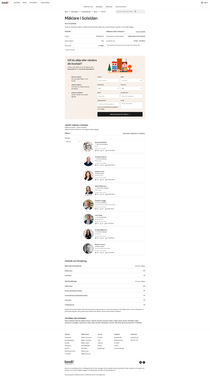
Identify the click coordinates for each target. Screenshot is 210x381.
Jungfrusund (83, 322)
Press (99, 340)
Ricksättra (139, 322)
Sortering (67, 138)
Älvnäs (120, 320)
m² (141, 80)
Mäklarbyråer (109, 6)
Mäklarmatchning (88, 6)
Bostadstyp (100, 84)
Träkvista (93, 320)
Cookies (116, 345)
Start (66, 11)
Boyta (122, 77)
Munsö (88, 320)
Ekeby (111, 320)
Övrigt (122, 100)
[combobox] (125, 11)
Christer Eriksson (101, 157)
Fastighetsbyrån (69, 305)
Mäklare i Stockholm (86, 337)
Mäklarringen (68, 270)
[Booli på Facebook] (144, 362)
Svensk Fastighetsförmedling (73, 290)
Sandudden (131, 320)
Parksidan (71, 320)
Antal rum (123, 84)
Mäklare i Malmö (85, 343)
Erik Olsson (68, 275)
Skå (116, 322)
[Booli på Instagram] (140, 362)
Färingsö (99, 320)
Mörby (119, 322)
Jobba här (100, 343)
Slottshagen (104, 322)
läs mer (96, 129)
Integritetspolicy (118, 340)
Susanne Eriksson (101, 142)
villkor (102, 109)
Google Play (133, 337)
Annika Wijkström (101, 230)
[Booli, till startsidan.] (5, 2)
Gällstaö (83, 320)
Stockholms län (86, 11)
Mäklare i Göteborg (86, 340)
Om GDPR (116, 343)
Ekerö (95, 11)
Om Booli (100, 337)
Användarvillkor (118, 337)
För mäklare (68, 354)
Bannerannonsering (70, 351)
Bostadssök (68, 337)
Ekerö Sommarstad (127, 322)
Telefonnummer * (101, 100)
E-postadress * (125, 92)
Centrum (111, 322)
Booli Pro (67, 348)
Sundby (115, 320)
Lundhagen (75, 322)
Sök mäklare (99, 6)
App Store (133, 340)
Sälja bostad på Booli (121, 6)
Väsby (89, 322)
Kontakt (100, 345)
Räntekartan (68, 345)
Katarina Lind (99, 171)
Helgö (136, 320)
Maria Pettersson (101, 186)
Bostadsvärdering (69, 340)
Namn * (99, 92)
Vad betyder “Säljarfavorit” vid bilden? (134, 133)
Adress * (99, 77)
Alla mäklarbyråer (85, 345)
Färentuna (106, 320)
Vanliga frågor (101, 348)
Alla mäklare (84, 348)
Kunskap (67, 343)
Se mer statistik (140, 31)
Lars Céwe (98, 215)
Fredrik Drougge (100, 201)
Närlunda (77, 320)
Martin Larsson (100, 244)
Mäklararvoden (85, 351)
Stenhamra (68, 322)
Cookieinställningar (119, 348)
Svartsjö (98, 322)
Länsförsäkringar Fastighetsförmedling (76, 295)
